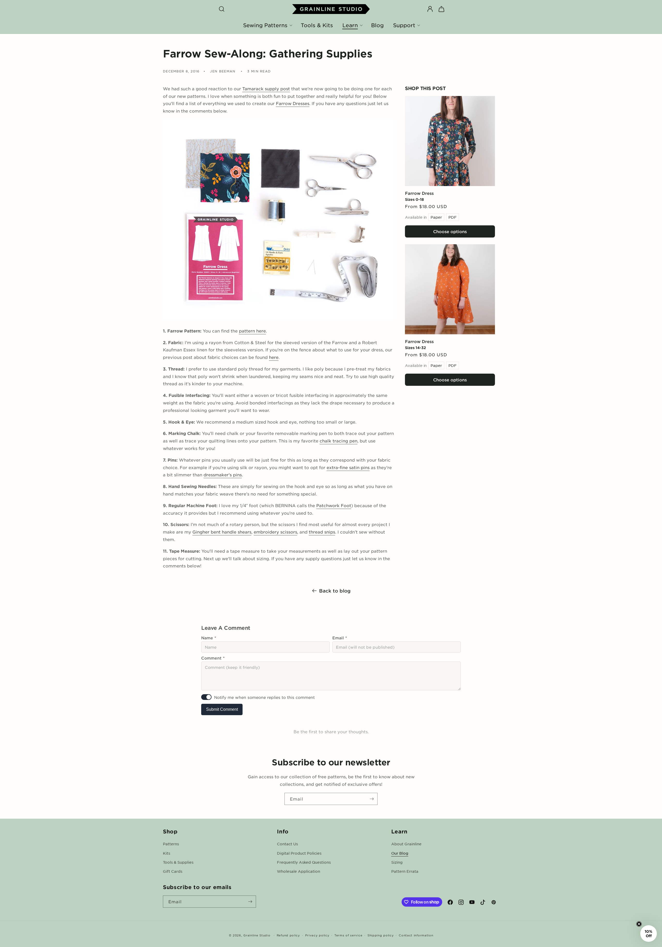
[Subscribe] (371, 799)
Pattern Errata (404, 871)
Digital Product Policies (299, 852)
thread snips (322, 531)
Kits (166, 852)
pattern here (252, 330)
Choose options (450, 231)
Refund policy (288, 935)
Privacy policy (317, 935)
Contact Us (287, 843)
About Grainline (406, 843)
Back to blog (335, 591)
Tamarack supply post (266, 88)
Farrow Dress (419, 193)
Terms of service (348, 935)
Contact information (416, 935)
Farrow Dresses (292, 103)
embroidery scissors (275, 531)
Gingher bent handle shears (221, 531)
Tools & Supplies (178, 862)
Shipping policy (380, 935)
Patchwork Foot (333, 505)
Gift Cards (172, 871)
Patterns (171, 843)
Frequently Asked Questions (304, 862)
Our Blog (399, 852)
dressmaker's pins (223, 474)
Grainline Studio (256, 935)
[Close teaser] (639, 924)
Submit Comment (222, 709)
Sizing (397, 862)
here (274, 357)
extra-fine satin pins (348, 467)
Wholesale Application (298, 871)
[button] (221, 9)
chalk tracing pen (338, 440)
